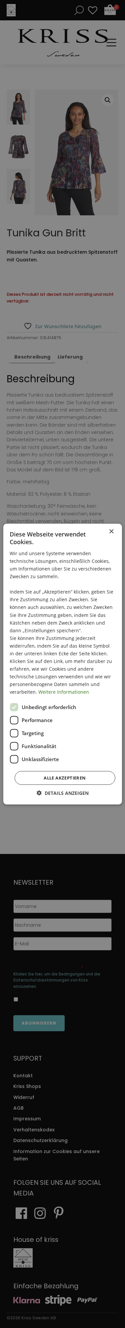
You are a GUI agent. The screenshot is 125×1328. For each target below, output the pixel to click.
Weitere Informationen (63, 692)
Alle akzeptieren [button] (65, 777)
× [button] (111, 531)
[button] (63, 793)
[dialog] (62, 664)
